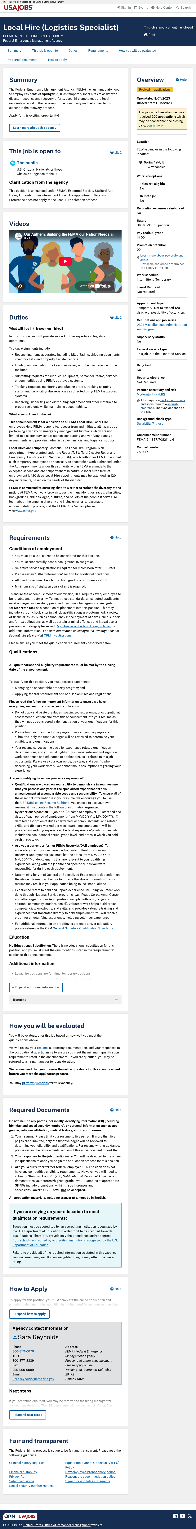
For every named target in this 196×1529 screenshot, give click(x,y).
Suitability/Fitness (150, 423)
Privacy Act (17, 1476)
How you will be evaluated (137, 50)
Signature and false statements (87, 1481)
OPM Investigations (57, 635)
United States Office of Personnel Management (57, 1525)
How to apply (57, 60)
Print (152, 35)
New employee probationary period (90, 1472)
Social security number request (31, 1486)
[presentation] (162, 164)
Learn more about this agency (34, 128)
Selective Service (21, 1481)
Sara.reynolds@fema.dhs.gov (33, 1379)
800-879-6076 (23, 1351)
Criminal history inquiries (26, 1463)
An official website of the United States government (36, 2)
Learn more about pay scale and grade (162, 257)
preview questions (35, 1083)
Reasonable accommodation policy (90, 1476)
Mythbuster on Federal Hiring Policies (84, 626)
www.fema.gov (25, 511)
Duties (73, 50)
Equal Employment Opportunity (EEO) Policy (92, 1465)
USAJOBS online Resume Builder (43, 803)
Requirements (98, 50)
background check (172, 400)
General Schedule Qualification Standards (83, 928)
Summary (14, 50)
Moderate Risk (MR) (151, 394)
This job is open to (45, 50)
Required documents (22, 60)
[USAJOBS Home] (19, 8)
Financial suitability (23, 1472)
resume (42, 1048)
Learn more (155, 125)
